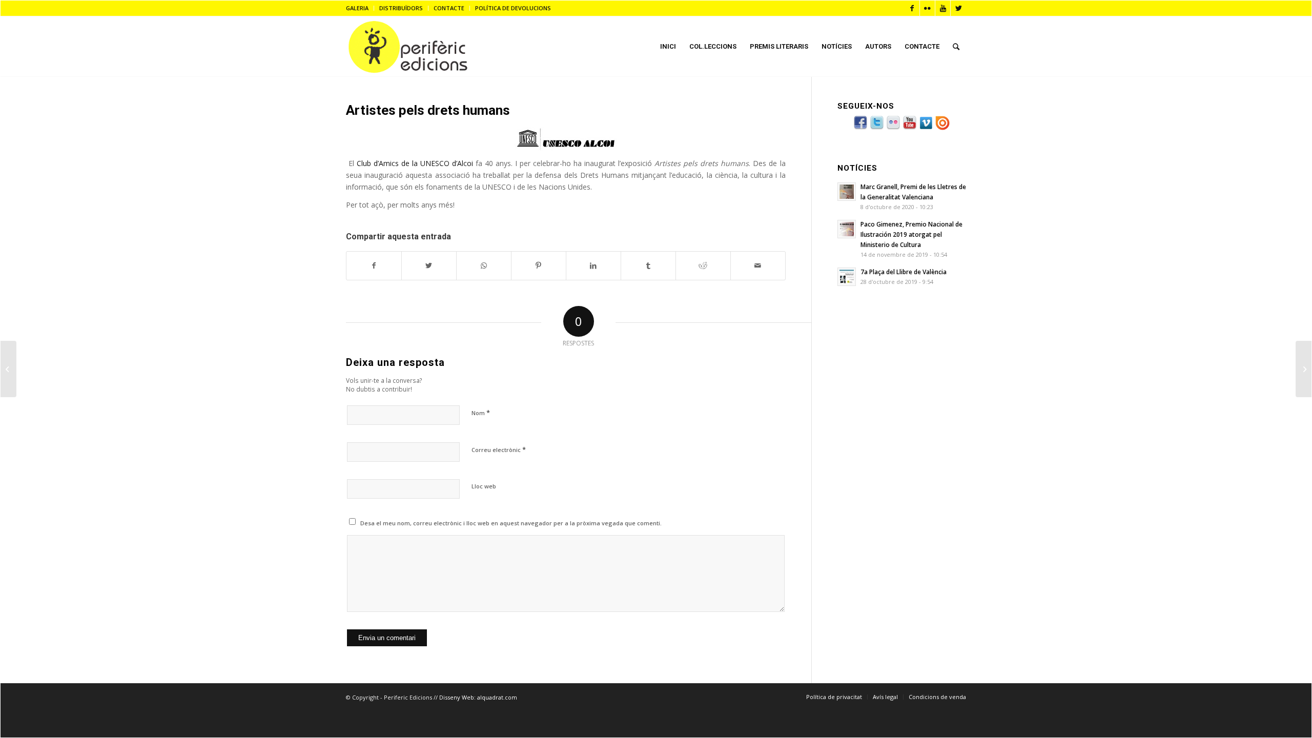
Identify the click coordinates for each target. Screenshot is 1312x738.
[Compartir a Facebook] (373, 265)
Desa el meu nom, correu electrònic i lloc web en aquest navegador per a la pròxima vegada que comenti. (511, 523)
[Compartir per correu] (758, 265)
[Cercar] (956, 46)
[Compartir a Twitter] (429, 265)
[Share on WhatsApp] (484, 265)
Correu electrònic (498, 449)
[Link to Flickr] (927, 8)
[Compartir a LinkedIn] (593, 265)
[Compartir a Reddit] (703, 265)
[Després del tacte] (1303, 369)
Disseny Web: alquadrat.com (478, 697)
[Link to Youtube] (942, 8)
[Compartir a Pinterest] (538, 265)
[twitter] (877, 128)
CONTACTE (449, 8)
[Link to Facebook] (912, 8)
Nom (480, 412)
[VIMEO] (926, 128)
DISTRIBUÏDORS (401, 8)
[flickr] (893, 128)
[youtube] (909, 128)
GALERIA (357, 8)
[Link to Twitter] (958, 8)
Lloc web (483, 486)
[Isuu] (942, 128)
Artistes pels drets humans (428, 110)
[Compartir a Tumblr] (648, 265)
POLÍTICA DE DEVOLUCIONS (513, 8)
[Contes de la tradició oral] (8, 369)
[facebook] (860, 128)
